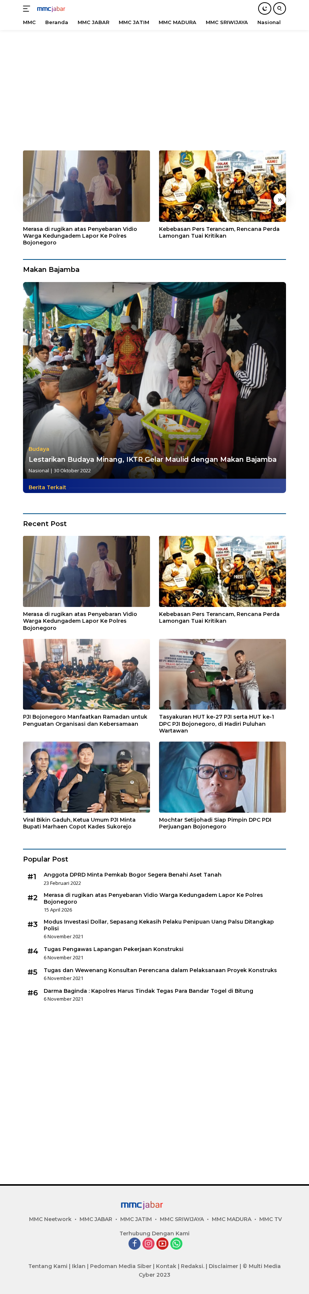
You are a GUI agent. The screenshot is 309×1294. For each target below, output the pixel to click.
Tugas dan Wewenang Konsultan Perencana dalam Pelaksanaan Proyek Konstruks (160, 970)
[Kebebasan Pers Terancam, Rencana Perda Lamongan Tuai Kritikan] (222, 186)
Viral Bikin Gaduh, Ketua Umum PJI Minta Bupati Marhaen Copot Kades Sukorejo (79, 823)
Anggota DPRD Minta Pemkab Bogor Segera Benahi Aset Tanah (133, 874)
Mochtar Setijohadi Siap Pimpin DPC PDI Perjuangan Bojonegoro (215, 823)
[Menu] (28, 8)
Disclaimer (223, 1266)
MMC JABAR (96, 1219)
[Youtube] (162, 1244)
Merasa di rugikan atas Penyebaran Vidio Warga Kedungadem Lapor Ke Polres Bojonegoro (80, 236)
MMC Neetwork (50, 1219)
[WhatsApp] (176, 1244)
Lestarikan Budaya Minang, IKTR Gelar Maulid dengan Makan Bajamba (153, 459)
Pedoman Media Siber (120, 1266)
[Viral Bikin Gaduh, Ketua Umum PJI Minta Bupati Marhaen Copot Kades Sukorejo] (86, 777)
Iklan (79, 1266)
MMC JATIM (136, 1219)
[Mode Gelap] (264, 8)
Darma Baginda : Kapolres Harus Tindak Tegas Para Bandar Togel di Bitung (148, 991)
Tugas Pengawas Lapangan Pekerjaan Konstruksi (114, 949)
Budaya (39, 449)
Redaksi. (192, 1266)
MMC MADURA (231, 1219)
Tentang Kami (47, 1266)
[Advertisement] (154, 86)
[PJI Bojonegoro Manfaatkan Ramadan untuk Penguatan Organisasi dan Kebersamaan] (86, 674)
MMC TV (270, 1219)
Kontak (166, 1266)
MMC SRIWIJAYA (182, 1219)
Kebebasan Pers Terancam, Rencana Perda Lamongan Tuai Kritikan (219, 232)
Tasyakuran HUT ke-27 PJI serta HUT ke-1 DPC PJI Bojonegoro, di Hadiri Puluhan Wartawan (216, 723)
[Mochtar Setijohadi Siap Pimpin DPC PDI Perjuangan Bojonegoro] (222, 777)
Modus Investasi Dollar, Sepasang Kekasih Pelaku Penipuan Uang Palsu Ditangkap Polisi (159, 925)
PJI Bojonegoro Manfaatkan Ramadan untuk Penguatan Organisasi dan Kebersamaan (85, 720)
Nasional (39, 470)
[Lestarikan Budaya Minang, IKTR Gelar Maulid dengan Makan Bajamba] (154, 380)
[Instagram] (148, 1244)
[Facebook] (134, 1244)
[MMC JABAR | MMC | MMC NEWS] (58, 9)
